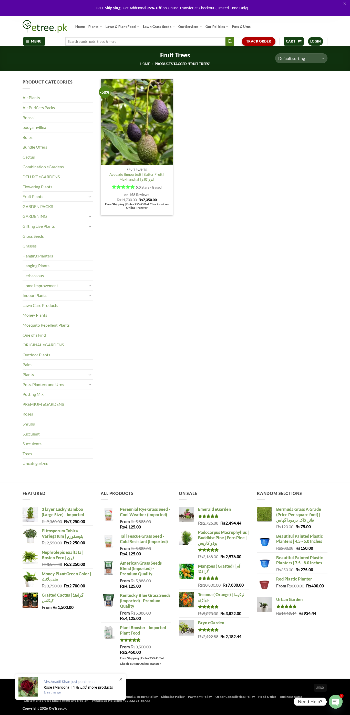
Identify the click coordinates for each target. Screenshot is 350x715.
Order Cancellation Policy (235, 697)
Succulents (32, 443)
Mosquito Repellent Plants (46, 325)
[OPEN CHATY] (336, 702)
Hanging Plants (36, 265)
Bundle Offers (35, 146)
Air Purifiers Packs (39, 107)
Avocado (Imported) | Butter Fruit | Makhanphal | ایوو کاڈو (136, 176)
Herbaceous (33, 275)
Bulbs (28, 137)
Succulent (31, 433)
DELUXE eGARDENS (41, 176)
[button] (34, 41)
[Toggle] (90, 196)
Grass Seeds (33, 236)
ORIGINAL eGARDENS (43, 344)
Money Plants (35, 315)
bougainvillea (34, 127)
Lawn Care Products (40, 305)
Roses (28, 413)
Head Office (267, 697)
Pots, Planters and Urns (43, 384)
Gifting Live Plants (39, 226)
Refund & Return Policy (140, 697)
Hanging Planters (38, 255)
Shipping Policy (173, 697)
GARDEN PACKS (38, 206)
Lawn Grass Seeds (157, 27)
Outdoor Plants (36, 354)
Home (80, 27)
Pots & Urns (241, 27)
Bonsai (29, 117)
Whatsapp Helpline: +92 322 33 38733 (121, 700)
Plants (93, 27)
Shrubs (29, 423)
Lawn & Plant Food (121, 27)
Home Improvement (40, 285)
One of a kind (34, 335)
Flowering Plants (37, 186)
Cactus (29, 156)
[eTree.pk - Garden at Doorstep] (45, 26)
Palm (27, 364)
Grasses (30, 245)
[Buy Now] (70, 687)
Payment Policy (200, 697)
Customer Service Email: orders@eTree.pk (56, 700)
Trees (27, 453)
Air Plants (31, 97)
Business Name (291, 697)
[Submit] (229, 41)
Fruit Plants (33, 196)
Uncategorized (35, 463)
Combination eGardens (43, 166)
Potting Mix (33, 394)
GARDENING (35, 216)
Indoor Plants (35, 295)
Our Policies (215, 27)
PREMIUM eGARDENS (43, 404)
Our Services (188, 27)
